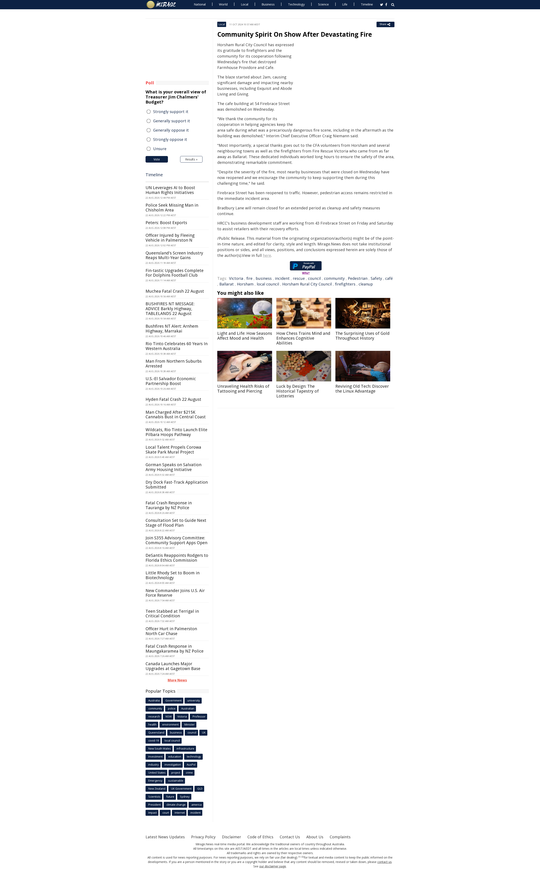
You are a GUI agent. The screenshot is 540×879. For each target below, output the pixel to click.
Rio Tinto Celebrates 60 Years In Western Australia (177, 346)
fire (249, 278)
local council (268, 284)
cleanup (366, 284)
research (154, 716)
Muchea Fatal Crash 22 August (175, 291)
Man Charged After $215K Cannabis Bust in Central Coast (176, 414)
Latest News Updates (165, 836)
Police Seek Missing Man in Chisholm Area (172, 207)
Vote (157, 159)
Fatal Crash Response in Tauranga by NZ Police (169, 505)
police (172, 708)
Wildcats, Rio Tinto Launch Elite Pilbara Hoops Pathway (176, 432)
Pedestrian (357, 278)
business (264, 278)
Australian (187, 708)
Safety (376, 278)
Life (344, 4)
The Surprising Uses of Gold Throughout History (362, 336)
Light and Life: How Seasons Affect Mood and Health (244, 336)
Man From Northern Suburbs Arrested (174, 363)
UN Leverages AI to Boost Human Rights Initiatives (170, 190)
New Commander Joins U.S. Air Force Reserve (175, 593)
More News (177, 680)
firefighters (345, 284)
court (165, 812)
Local (244, 4)
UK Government (181, 788)
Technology (296, 4)
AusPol (191, 764)
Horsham (245, 284)
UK (204, 732)
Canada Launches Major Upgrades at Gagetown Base (173, 666)
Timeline (367, 4)
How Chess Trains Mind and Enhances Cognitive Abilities (303, 338)
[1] (299, 857)
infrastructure (185, 748)
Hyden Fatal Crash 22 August (173, 399)
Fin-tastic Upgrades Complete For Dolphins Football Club (175, 273)
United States (157, 772)
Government (173, 700)
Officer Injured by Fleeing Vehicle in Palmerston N (170, 238)
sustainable (175, 780)
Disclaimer (231, 836)
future (170, 796)
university (193, 700)
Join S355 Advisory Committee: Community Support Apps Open (176, 540)
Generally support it (171, 120)
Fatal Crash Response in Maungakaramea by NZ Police (175, 648)
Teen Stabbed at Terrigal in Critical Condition (172, 613)
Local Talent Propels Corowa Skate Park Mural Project (173, 449)
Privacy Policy (203, 836)
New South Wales (159, 748)
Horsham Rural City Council (307, 284)
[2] (302, 857)
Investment (155, 756)
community (334, 278)
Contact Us (290, 836)
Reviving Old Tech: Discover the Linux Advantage (362, 389)
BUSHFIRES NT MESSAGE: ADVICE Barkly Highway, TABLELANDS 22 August (170, 308)
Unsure (159, 148)
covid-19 (153, 740)
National (200, 4)
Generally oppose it (171, 130)
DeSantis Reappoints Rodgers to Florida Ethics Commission (177, 558)
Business (268, 4)
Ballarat (226, 284)
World (223, 4)
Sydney (185, 796)
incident (282, 278)
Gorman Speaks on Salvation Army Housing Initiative (173, 467)
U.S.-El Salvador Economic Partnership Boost (171, 381)
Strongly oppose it (170, 139)
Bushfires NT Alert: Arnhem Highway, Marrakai (172, 328)
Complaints (340, 836)
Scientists (154, 796)
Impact (152, 812)
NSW (169, 716)
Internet (180, 812)
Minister (189, 724)
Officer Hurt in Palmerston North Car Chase (171, 631)
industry (153, 764)
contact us (384, 862)
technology (194, 756)
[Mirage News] (163, 4)
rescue (299, 278)
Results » (191, 159)
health (152, 724)
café (389, 278)
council (314, 278)
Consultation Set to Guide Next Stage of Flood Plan (176, 523)
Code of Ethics (260, 836)
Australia (154, 700)
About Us (314, 836)
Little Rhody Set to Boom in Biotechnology (173, 575)
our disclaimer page (272, 866)
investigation (173, 764)
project (175, 772)
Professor (199, 716)
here (267, 255)
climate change (176, 804)
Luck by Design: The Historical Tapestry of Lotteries (297, 391)
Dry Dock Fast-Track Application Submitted (177, 484)
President (154, 804)
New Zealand (156, 788)
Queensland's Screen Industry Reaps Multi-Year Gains (174, 255)
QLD (199, 788)
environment (170, 724)
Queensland (156, 732)
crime (189, 772)
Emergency (155, 780)
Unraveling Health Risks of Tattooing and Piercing (243, 389)
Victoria (236, 278)
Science (323, 4)
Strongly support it (170, 111)
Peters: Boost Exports (166, 222)
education (174, 756)
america (196, 804)
